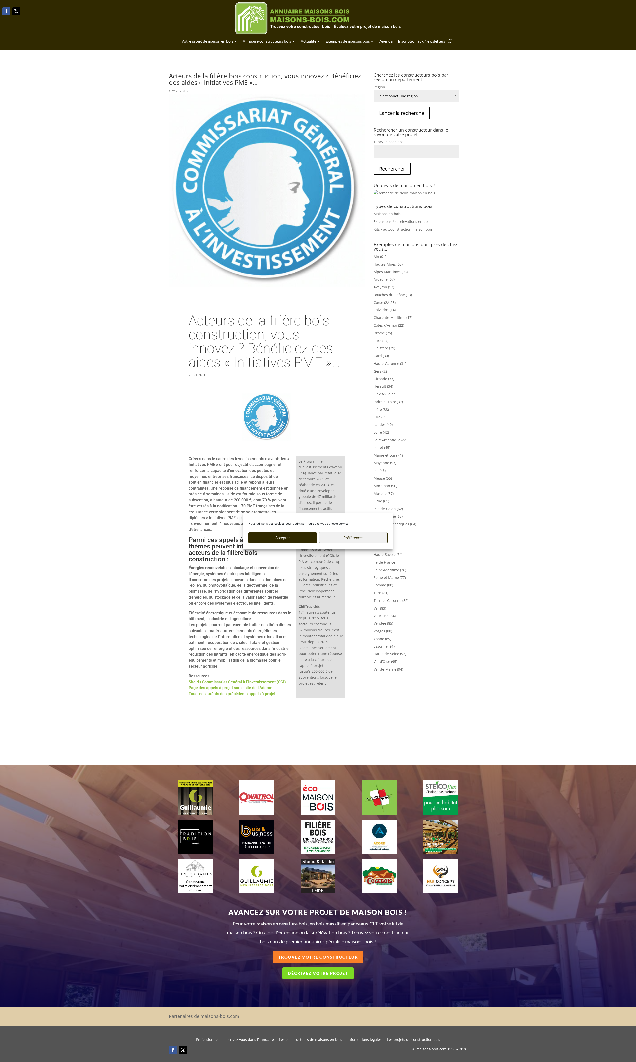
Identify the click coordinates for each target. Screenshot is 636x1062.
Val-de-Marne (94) (388, 669)
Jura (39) (380, 417)
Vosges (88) (383, 631)
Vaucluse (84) (385, 615)
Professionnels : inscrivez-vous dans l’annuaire (235, 1040)
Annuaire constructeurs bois (267, 41)
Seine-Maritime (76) (390, 570)
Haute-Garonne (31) (390, 363)
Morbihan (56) (385, 485)
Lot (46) (380, 470)
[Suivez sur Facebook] (6, 11)
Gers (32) (381, 371)
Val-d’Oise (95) (385, 661)
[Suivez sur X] (16, 11)
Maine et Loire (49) (389, 455)
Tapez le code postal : (392, 141)
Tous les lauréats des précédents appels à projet (232, 693)
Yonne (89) (382, 638)
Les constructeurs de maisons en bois (310, 1040)
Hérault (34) (383, 386)
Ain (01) (380, 256)
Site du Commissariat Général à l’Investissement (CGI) (237, 682)
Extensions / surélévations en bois (402, 221)
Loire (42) (381, 432)
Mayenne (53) (385, 462)
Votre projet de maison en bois (207, 41)
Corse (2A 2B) (385, 302)
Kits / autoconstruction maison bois (403, 229)
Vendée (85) (383, 623)
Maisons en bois (387, 213)
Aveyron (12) (384, 287)
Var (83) (380, 608)
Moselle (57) (384, 493)
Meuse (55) (383, 478)
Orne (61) (381, 501)
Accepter (282, 537)
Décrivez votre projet (318, 973)
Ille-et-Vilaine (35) (388, 394)
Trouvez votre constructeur (318, 957)
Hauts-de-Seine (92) (390, 653)
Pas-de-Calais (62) (388, 508)
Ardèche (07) (384, 279)
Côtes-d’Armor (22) (389, 325)
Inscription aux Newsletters (421, 41)
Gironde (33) (384, 379)
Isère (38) (381, 409)
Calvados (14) (385, 310)
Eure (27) (381, 340)
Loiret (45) (382, 447)
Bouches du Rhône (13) (393, 294)
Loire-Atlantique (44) (390, 440)
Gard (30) (381, 355)
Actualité (308, 41)
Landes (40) (383, 424)
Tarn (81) (381, 592)
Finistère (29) (384, 348)
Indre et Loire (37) (388, 401)
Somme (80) (383, 585)
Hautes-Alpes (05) (388, 264)
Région (379, 87)
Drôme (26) (383, 333)
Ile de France (384, 562)
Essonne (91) (384, 646)
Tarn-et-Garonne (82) (391, 600)
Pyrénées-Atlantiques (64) (395, 524)
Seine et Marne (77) (390, 577)
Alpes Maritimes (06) (391, 271)
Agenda (386, 41)
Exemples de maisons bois (348, 41)
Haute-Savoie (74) (388, 554)
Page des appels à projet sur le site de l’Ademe (230, 687)
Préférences (353, 537)
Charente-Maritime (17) (393, 317)
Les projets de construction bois (413, 1040)
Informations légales (365, 1040)
